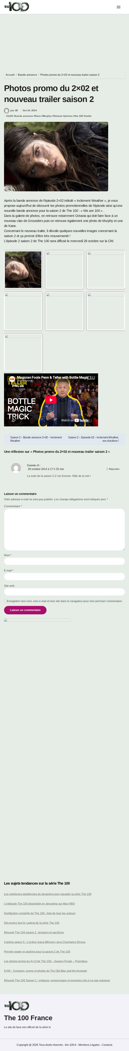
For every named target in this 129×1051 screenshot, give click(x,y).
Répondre (114, 469)
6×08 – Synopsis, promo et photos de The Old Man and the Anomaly (45, 970)
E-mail (8, 570)
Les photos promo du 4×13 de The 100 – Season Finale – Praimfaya (46, 961)
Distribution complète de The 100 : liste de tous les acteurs (39, 913)
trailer (88, 116)
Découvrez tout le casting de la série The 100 (31, 922)
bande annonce (24, 116)
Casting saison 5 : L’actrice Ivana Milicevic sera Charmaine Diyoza (44, 942)
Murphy (47, 116)
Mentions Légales (89, 1044)
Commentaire (13, 506)
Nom (7, 555)
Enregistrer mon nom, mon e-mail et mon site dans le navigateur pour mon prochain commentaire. (64, 601)
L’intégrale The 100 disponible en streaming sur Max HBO (39, 903)
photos (68, 116)
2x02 (10, 116)
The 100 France (28, 1018)
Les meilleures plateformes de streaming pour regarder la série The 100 (47, 894)
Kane (38, 116)
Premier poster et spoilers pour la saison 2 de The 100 (37, 951)
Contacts (107, 1044)
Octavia (58, 116)
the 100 (79, 116)
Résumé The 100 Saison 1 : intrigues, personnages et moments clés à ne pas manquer (57, 980)
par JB (14, 110)
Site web (9, 585)
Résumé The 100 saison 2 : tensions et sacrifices (34, 932)
